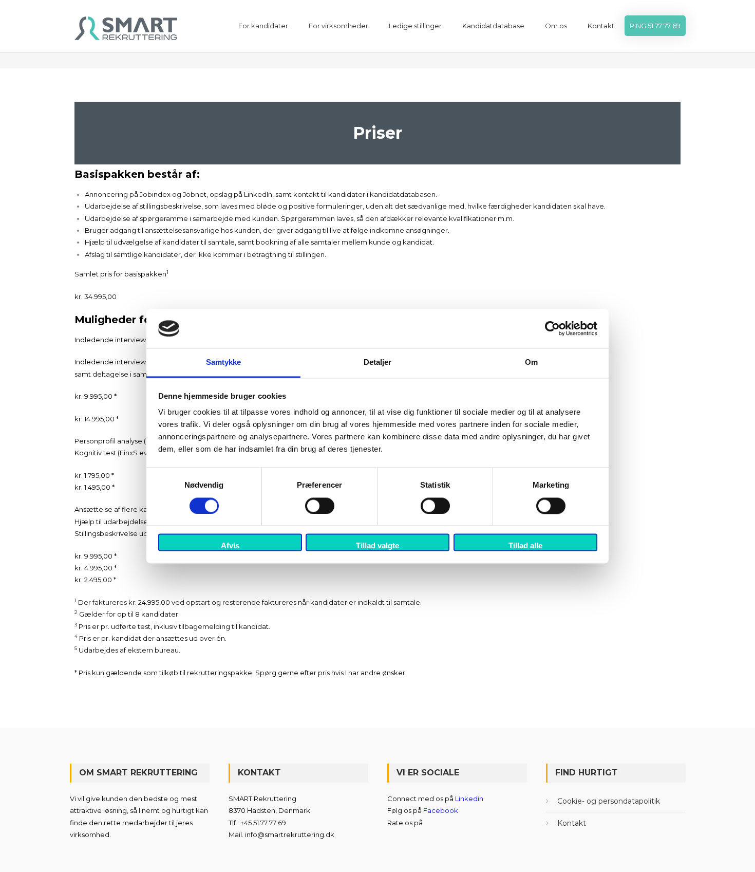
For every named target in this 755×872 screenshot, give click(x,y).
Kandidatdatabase (493, 26)
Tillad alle (525, 546)
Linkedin (469, 798)
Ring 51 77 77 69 (655, 26)
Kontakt (601, 26)
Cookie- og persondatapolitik (608, 801)
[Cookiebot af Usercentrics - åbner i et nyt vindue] (552, 328)
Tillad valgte (377, 546)
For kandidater (263, 26)
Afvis (230, 546)
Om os (556, 26)
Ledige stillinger (415, 26)
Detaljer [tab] (378, 362)
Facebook (440, 810)
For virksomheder (338, 26)
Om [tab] (531, 362)
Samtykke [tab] (223, 362)
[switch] (319, 505)
